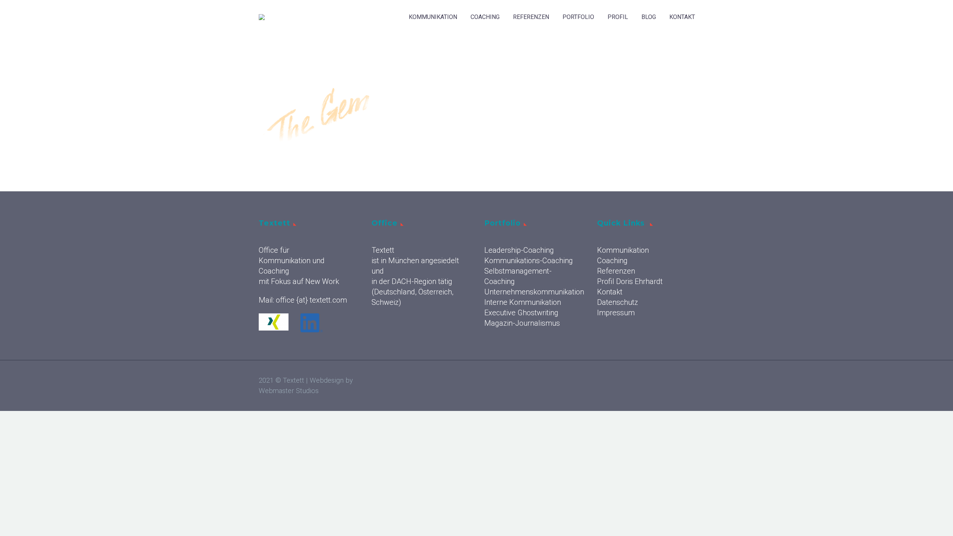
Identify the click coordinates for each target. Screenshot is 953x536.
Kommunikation (433, 16)
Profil (618, 16)
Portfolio (578, 16)
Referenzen (531, 16)
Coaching (485, 16)
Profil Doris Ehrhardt (630, 281)
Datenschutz (617, 302)
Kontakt (682, 16)
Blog (648, 16)
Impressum (616, 312)
